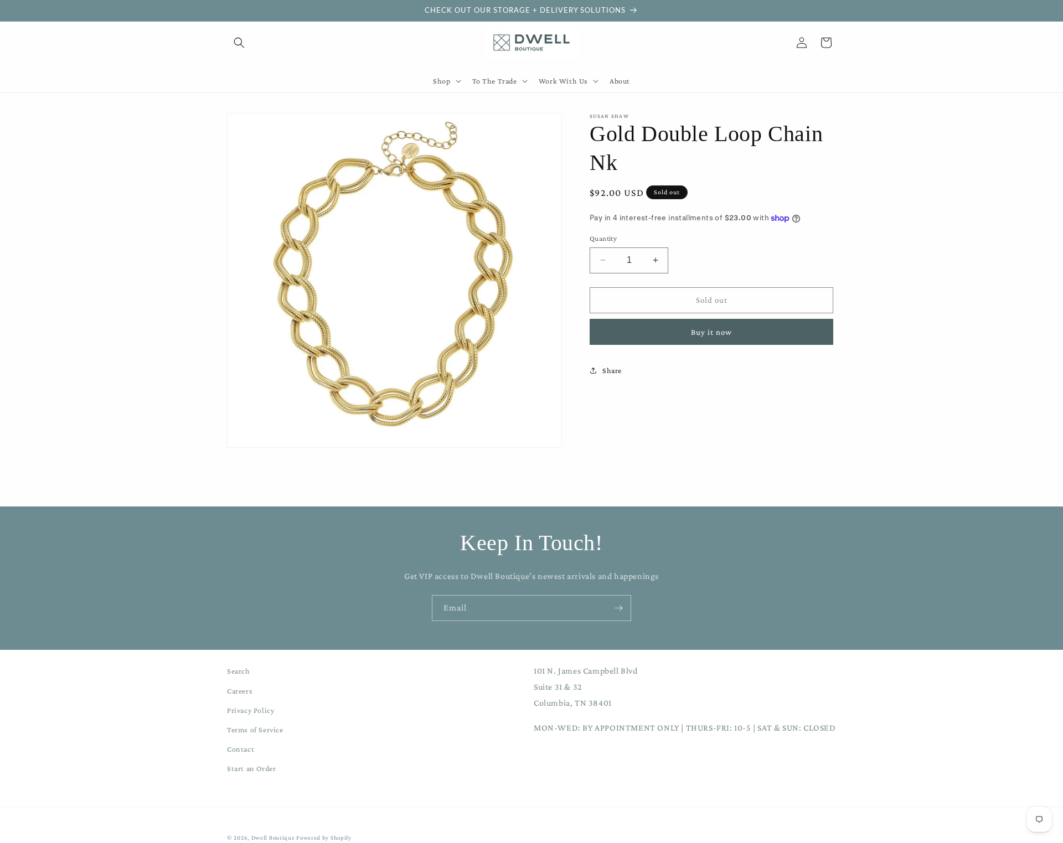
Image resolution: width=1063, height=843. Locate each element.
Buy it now (711, 331)
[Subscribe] (618, 608)
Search (238, 670)
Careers (239, 690)
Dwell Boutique (273, 837)
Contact (240, 748)
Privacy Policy (250, 710)
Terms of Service (255, 729)
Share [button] (612, 370)
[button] (239, 42)
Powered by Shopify (324, 837)
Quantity (603, 238)
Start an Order (251, 768)
